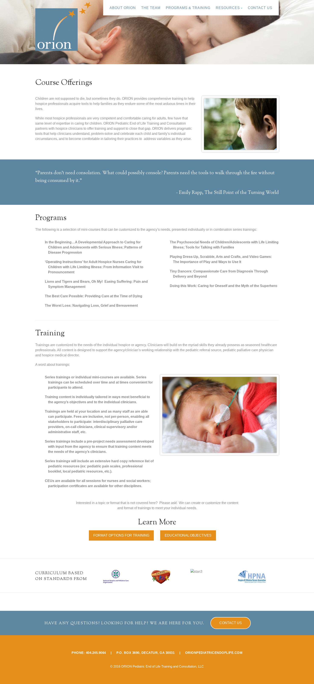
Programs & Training (188, 8)
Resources (228, 8)
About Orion (123, 8)
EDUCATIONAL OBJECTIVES (188, 535)
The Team (150, 8)
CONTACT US (230, 623)
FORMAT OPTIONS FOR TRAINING (121, 535)
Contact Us (260, 8)
